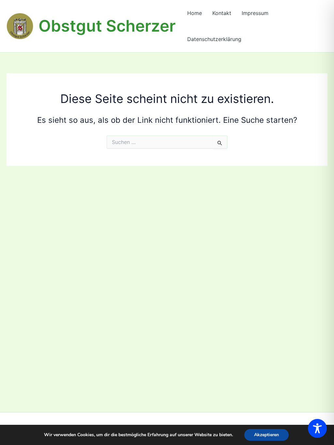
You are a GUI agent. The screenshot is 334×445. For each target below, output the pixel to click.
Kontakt (221, 13)
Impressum (255, 13)
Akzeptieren (266, 435)
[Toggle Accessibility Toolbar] (317, 428)
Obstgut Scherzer (106, 26)
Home (194, 13)
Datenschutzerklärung (214, 39)
